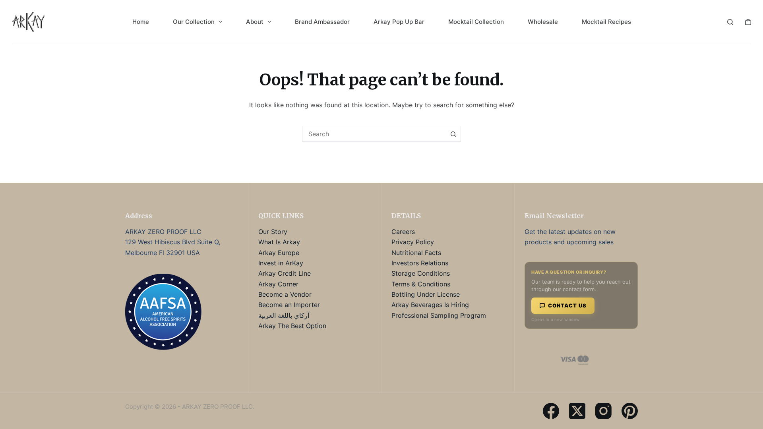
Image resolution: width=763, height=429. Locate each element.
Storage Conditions (420, 273)
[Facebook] (551, 411)
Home (140, 21)
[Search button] (453, 133)
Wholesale (543, 21)
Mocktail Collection (476, 21)
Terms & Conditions (420, 284)
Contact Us (567, 305)
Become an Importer (289, 305)
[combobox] (373, 134)
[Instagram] (603, 411)
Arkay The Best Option (292, 326)
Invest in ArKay (280, 263)
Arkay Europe (278, 253)
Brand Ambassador (322, 21)
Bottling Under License (425, 294)
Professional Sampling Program (438, 315)
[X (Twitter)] (577, 411)
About (254, 21)
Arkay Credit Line (284, 273)
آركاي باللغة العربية (283, 315)
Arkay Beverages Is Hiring (430, 305)
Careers (403, 232)
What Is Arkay (279, 242)
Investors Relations (419, 263)
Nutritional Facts (416, 253)
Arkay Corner (278, 284)
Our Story (272, 232)
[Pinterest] (630, 411)
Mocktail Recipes (606, 21)
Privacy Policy (412, 242)
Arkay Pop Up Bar (399, 21)
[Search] (730, 22)
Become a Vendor (285, 294)
